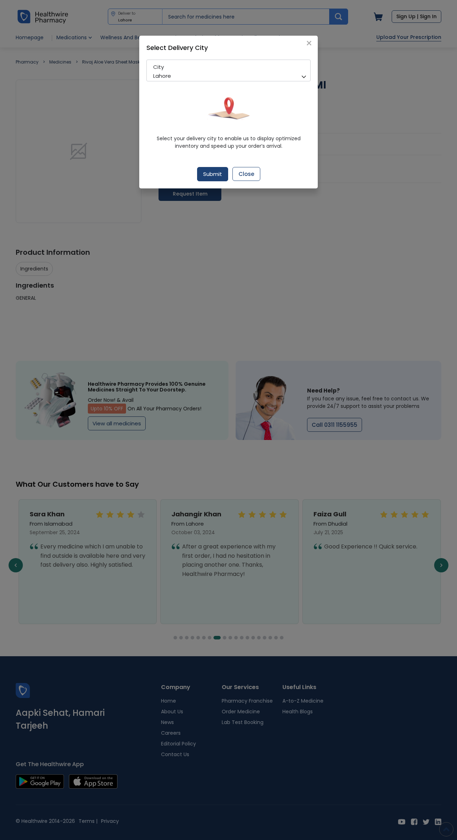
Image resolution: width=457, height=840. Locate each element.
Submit (212, 174)
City (158, 67)
